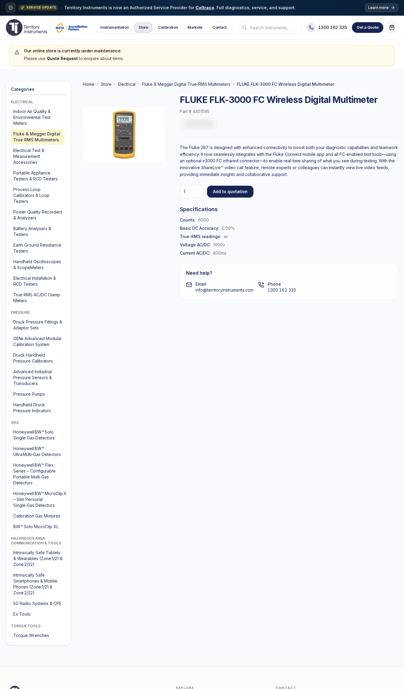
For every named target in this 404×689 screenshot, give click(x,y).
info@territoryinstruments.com (224, 289)
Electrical (126, 84)
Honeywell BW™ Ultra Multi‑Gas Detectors (37, 451)
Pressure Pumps (29, 394)
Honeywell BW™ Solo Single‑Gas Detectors (34, 434)
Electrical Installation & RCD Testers (34, 281)
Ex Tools (21, 614)
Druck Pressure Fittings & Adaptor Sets (37, 324)
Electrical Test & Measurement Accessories (28, 156)
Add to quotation (230, 191)
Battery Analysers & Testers (32, 231)
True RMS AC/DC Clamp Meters (36, 297)
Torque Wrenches (31, 635)
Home (88, 84)
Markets (195, 27)
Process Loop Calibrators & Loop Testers (31, 195)
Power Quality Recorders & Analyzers (37, 214)
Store (143, 27)
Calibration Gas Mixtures (36, 515)
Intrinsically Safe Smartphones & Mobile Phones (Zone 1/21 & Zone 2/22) (35, 583)
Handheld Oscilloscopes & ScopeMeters (37, 264)
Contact (219, 27)
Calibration (167, 27)
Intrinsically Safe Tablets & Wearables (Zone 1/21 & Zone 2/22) (37, 558)
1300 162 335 (282, 289)
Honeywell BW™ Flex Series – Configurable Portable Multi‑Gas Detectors (34, 473)
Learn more (378, 7)
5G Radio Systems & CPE (37, 603)
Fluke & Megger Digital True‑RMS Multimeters (36, 136)
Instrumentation (114, 27)
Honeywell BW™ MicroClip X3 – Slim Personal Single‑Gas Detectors (39, 499)
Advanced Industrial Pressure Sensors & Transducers (32, 377)
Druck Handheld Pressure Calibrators (33, 357)
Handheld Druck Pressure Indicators (32, 407)
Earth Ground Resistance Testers (37, 247)
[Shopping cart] (392, 27)
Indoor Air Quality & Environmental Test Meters (32, 117)
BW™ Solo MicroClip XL (36, 526)
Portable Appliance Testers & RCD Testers (35, 175)
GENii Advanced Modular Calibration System (37, 341)
